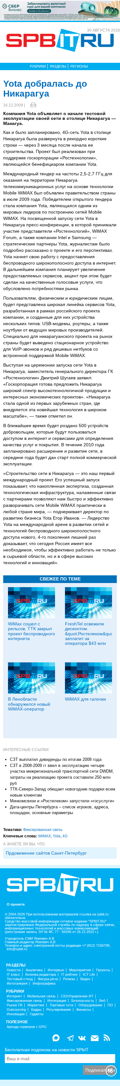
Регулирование (58, 1009)
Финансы (83, 1009)
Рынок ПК (14, 1005)
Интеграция (56, 1000)
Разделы (58, 66)
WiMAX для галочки (85, 699)
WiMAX (44, 836)
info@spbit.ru (17, 949)
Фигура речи (48, 979)
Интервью (56, 970)
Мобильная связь (41, 996)
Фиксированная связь (42, 829)
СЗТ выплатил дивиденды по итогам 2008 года (55, 759)
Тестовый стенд (20, 979)
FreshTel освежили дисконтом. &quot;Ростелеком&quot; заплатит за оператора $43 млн (90, 633)
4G (65, 836)
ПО (110, 1005)
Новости (13, 970)
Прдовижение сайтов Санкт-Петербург (46, 853)
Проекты (103, 970)
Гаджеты (37, 1014)
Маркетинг (36, 1005)
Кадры (36, 1009)
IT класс (13, 974)
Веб (102, 1000)
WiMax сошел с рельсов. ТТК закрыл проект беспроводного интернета (31, 631)
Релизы (69, 979)
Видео (85, 979)
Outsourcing (16, 1009)
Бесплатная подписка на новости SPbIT (47, 1049)
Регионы (79, 66)
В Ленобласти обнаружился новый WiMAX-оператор (29, 703)
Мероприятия (80, 970)
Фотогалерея (17, 983)
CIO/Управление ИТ (77, 996)
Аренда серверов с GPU (26, 1027)
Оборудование (90, 1005)
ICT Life (89, 974)
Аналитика (34, 970)
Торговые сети (61, 1005)
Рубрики (38, 66)
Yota (56, 836)
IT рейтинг (69, 974)
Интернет (14, 996)
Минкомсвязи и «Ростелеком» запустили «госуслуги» (62, 800)
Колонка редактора (40, 974)
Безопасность (82, 1000)
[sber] (60, 10)
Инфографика (44, 983)
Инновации (16, 1014)
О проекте (16, 904)
